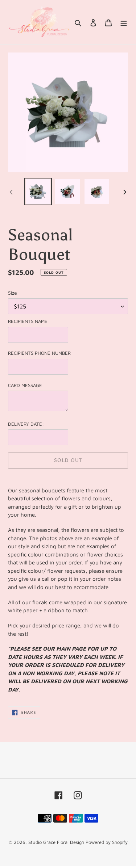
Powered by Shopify (107, 842)
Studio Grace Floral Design (57, 842)
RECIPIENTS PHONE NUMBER (39, 353)
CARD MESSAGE (25, 385)
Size (12, 293)
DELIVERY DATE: (26, 424)
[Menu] (123, 22)
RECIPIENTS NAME (28, 321)
